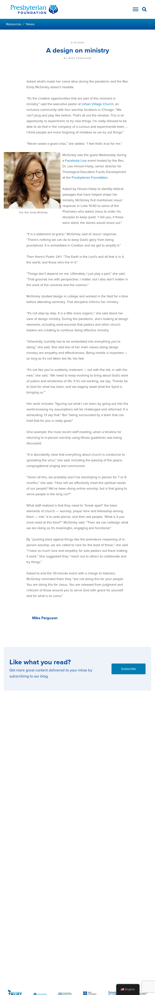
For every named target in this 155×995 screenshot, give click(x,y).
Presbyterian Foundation (90, 177)
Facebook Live (76, 160)
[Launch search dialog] (144, 10)
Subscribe (128, 669)
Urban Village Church (97, 104)
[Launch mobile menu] (134, 10)
